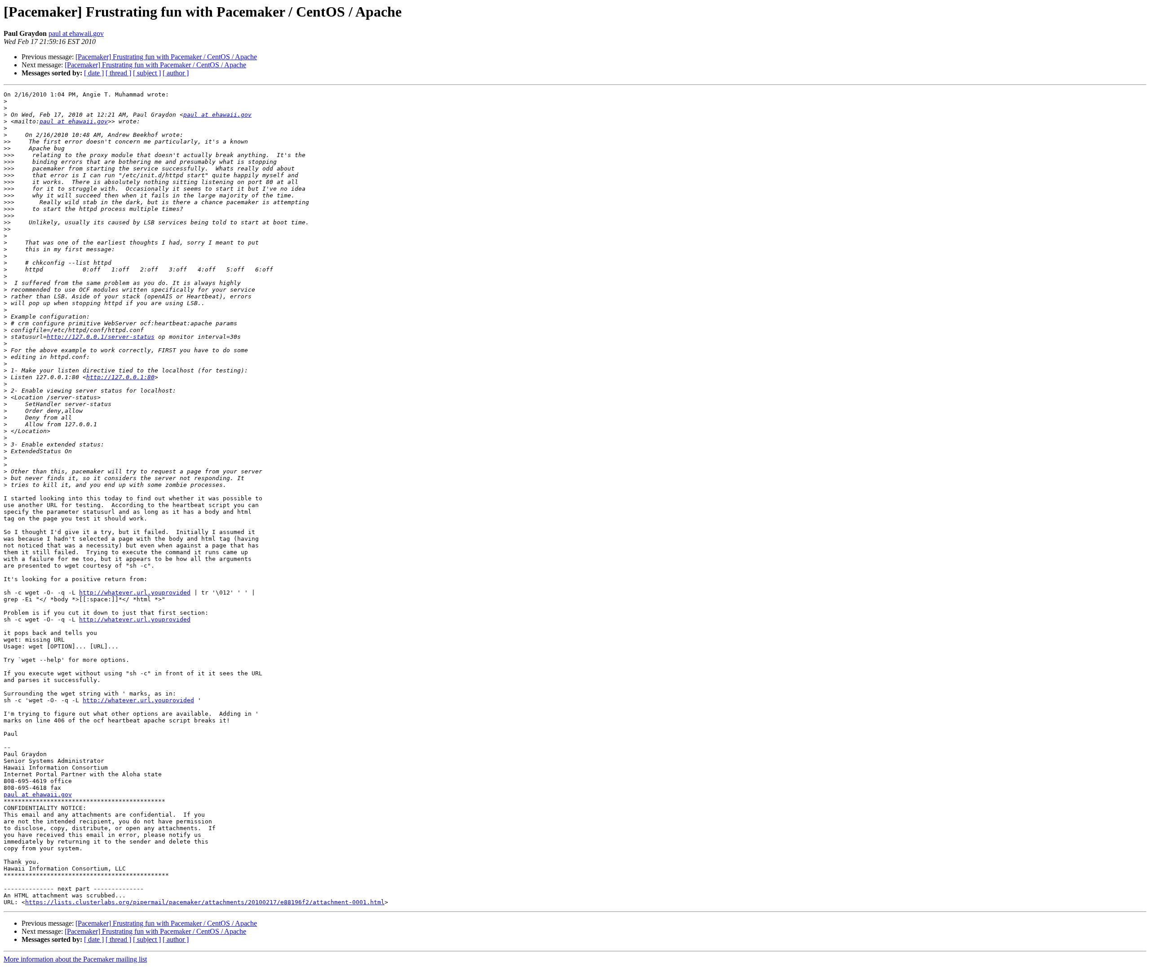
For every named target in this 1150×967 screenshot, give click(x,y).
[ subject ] (147, 73)
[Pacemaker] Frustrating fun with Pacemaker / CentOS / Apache (166, 57)
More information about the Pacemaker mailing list (75, 959)
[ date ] (94, 73)
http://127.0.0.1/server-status (101, 336)
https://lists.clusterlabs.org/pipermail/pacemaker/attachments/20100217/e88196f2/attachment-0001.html (205, 902)
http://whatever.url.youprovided (134, 592)
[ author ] (176, 73)
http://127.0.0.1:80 (120, 377)
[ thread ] (118, 73)
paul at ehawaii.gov (76, 33)
